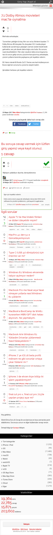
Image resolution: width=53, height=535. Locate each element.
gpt (25, 327)
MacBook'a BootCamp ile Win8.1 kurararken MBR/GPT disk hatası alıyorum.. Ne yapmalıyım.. (26, 314)
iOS (19, 366)
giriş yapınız (9, 148)
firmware (20, 247)
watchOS (6, 462)
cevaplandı (44, 180)
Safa (32, 366)
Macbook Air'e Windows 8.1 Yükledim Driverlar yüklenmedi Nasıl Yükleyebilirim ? (25, 337)
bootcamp (13, 327)
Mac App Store (8, 476)
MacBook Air (37, 279)
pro (18, 407)
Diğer (5, 486)
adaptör (12, 267)
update (28, 247)
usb (22, 265)
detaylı (35, 306)
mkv (11, 106)
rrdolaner (38, 260)
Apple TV (20, 224)
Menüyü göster (40, 5)
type (11, 265)
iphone (12, 371)
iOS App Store (8, 473)
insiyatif (36, 322)
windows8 (13, 285)
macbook (13, 350)
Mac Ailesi (16, 112)
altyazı (40, 229)
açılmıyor (25, 285)
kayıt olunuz (33, 148)
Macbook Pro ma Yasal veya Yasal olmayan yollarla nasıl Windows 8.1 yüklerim (26, 293)
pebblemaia (38, 242)
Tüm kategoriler (9, 442)
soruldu (16, 115)
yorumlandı (35, 204)
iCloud (5, 483)
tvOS (5, 469)
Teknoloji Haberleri (35, 529)
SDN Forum (24, 529)
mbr (20, 327)
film (27, 229)
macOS (22, 242)
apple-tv (12, 229)
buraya (16, 428)
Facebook (22, 124)
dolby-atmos (25, 106)
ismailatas (38, 345)
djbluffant (33, 112)
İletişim (27, 524)
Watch (5, 459)
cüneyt (15, 180)
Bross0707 (12, 386)
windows (36, 327)
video (17, 106)
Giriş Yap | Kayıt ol (26, 1)
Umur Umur (23, 401)
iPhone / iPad (23, 383)
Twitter (36, 124)
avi (18, 229)
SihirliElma (15, 529)
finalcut (12, 407)
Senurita (36, 300)
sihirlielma (36, 224)
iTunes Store (8, 480)
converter (20, 267)
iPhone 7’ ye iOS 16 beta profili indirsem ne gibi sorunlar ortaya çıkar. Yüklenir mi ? (25, 358)
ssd (30, 327)
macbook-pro (36, 265)
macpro (12, 247)
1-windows (33, 350)
